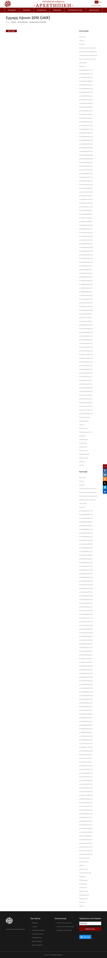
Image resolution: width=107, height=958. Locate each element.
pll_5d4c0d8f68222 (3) (85, 173)
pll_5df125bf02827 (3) (85, 328)
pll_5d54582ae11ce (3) (85, 207)
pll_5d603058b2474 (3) (86, 247)
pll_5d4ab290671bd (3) (86, 129)
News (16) (82, 66)
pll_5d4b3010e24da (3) (86, 155)
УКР (96, 2)
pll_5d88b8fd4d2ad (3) (86, 284)
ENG (100, 2)
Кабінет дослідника (96, 5)
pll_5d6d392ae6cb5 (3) (86, 251)
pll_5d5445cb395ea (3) (86, 203)
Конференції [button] (41, 10)
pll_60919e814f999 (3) (85, 388)
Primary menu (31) (84, 417)
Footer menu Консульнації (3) (88, 55)
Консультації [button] (94, 10)
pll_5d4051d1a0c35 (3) (86, 92)
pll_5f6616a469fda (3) (85, 369)
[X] (105, 483)
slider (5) (81, 424)
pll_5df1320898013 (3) (86, 339)
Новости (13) (83, 450)
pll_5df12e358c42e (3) (85, 336)
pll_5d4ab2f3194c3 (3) (85, 133)
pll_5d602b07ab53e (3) (86, 236)
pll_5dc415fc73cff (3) (85, 317)
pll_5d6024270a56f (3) (85, 229)
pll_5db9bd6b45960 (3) (86, 310)
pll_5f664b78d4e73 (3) (86, 373)
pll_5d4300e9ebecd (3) (86, 122)
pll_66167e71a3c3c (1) (85, 410)
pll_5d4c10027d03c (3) (86, 181)
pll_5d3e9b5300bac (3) (86, 77)
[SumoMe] (105, 491)
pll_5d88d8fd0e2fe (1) (85, 291)
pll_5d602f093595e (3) (85, 243)
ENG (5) (81, 40)
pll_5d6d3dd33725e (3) (86, 255)
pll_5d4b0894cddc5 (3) (86, 140)
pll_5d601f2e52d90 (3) (85, 221)
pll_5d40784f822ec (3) (85, 96)
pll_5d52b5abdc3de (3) (86, 192)
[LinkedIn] (105, 487)
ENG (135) (82, 37)
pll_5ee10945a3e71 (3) (85, 362)
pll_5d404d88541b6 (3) (86, 88)
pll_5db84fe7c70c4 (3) (85, 306)
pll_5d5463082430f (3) (86, 214)
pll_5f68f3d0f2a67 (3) (85, 376)
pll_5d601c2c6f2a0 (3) (85, 218)
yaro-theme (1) (83, 428)
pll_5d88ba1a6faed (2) (85, 288)
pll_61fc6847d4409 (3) (85, 391)
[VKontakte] (105, 475)
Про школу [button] (12, 10)
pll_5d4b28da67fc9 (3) (85, 151)
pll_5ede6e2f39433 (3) (85, 358)
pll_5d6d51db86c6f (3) (86, 262)
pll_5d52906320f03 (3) (86, 188)
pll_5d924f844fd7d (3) (85, 299)
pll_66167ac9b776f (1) (85, 406)
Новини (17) (83, 447)
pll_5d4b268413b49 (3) (86, 147)
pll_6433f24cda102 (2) (85, 399)
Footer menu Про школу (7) (87, 59)
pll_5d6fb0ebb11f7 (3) (85, 266)
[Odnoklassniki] (105, 479)
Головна (13, 22)
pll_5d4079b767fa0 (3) (86, 99)
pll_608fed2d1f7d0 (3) (85, 380)
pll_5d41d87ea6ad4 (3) (86, 107)
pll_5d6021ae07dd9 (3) (86, 225)
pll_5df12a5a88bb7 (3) (86, 332)
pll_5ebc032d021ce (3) (86, 347)
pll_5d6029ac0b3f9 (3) (85, 232)
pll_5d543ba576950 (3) (86, 199)
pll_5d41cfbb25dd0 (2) (86, 103)
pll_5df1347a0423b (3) (86, 343)
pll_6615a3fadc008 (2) (85, 402)
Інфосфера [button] (57, 10)
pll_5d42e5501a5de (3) (86, 118)
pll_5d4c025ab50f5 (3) (85, 166)
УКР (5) (81, 465)
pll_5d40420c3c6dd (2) (86, 85)
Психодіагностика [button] (75, 10)
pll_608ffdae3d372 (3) (85, 384)
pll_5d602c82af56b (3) (85, 240)
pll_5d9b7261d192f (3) (86, 303)
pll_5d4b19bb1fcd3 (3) (86, 144)
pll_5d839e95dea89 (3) (86, 280)
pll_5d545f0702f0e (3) (85, 210)
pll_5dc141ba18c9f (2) (85, 314)
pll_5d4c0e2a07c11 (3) (85, 177)
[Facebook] (105, 471)
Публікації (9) (83, 458)
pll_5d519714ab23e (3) (86, 184)
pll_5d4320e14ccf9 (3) (85, 125)
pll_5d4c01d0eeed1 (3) (85, 162)
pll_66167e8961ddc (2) (86, 413)
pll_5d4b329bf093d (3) (86, 158)
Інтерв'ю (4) (83, 443)
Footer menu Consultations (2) (87, 51)
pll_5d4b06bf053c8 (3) (86, 136)
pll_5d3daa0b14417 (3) (86, 70)
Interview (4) (83, 62)
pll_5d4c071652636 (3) (86, 170)
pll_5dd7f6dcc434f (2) (85, 321)
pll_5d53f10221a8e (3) (85, 195)
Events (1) (82, 44)
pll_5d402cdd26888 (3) (86, 81)
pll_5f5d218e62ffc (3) (85, 365)
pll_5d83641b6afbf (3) (85, 277)
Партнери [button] (26, 10)
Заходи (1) (82, 436)
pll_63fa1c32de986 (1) (85, 395)
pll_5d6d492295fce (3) (85, 258)
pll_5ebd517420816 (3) (86, 354)
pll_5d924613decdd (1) (86, 295)
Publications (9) (83, 421)
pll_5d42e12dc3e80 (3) (86, 114)
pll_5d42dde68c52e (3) (86, 110)
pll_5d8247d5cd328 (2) (86, 273)
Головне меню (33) (85, 432)
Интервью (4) (83, 439)
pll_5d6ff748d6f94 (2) (85, 269)
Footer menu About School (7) (87, 48)
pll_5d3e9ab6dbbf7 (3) (86, 74)
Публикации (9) (84, 454)
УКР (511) (82, 461)
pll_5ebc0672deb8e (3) (86, 351)
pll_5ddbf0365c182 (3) (86, 325)
